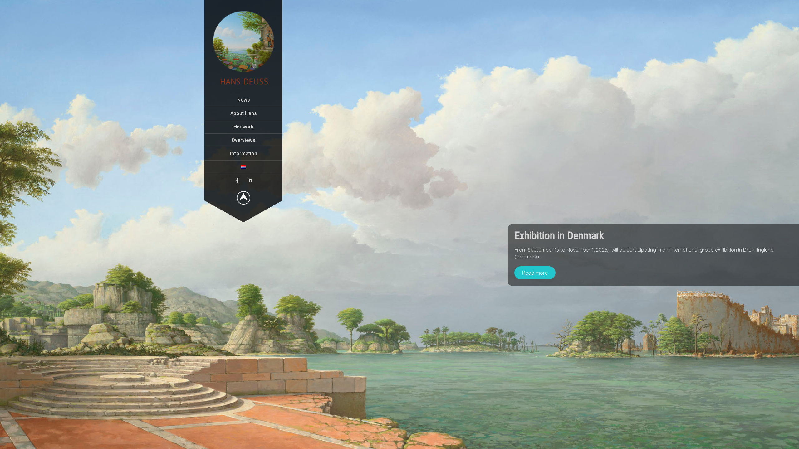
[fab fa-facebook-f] (237, 180)
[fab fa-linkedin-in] (249, 180)
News (243, 100)
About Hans (243, 113)
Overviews (243, 140)
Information (243, 154)
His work (243, 127)
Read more (535, 273)
